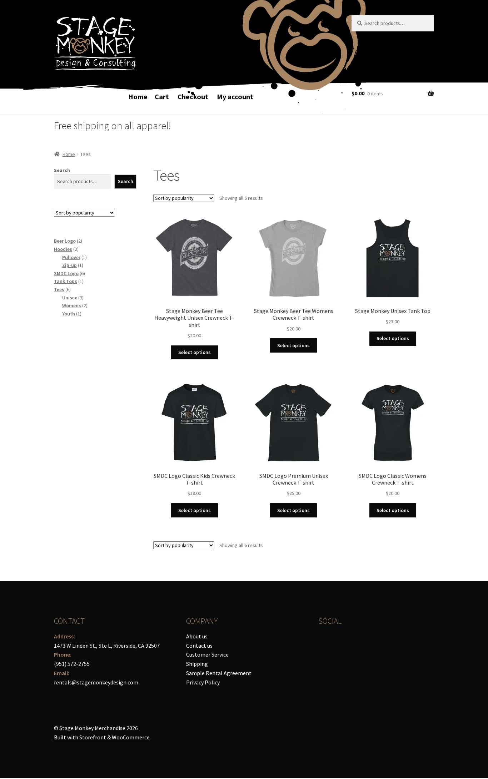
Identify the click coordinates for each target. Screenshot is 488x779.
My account (235, 96)
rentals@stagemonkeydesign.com (96, 682)
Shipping (197, 663)
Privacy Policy (203, 682)
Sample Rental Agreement (219, 673)
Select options (194, 352)
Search (62, 170)
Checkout (193, 96)
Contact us (199, 645)
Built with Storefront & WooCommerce (102, 737)
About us (197, 636)
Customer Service (207, 654)
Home (138, 96)
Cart (162, 96)
